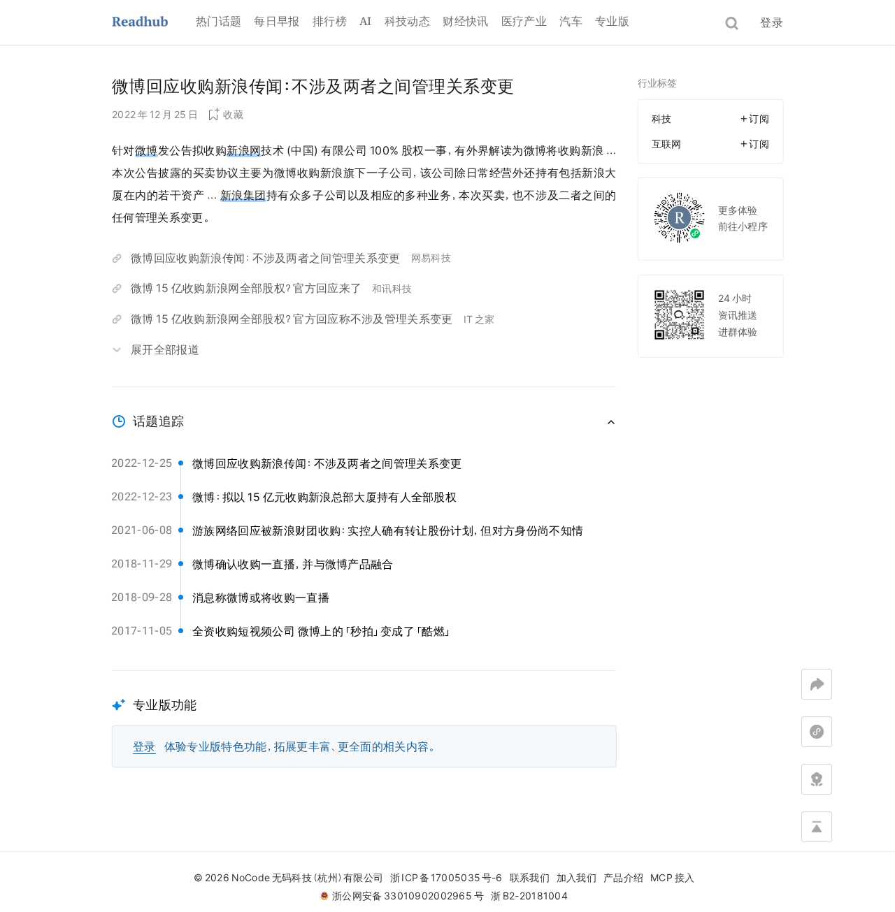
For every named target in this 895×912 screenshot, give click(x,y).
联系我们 (530, 878)
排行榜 (330, 21)
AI (365, 21)
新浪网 (244, 150)
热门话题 (218, 21)
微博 (146, 150)
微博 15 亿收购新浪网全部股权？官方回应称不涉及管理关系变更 (292, 318)
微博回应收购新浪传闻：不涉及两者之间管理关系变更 (266, 257)
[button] (364, 718)
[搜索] (731, 23)
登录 (771, 22)
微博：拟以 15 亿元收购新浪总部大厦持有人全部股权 (324, 496)
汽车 (570, 21)
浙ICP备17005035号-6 (446, 878)
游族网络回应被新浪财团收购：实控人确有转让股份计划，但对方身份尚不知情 (387, 530)
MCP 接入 (672, 878)
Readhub (154, 22)
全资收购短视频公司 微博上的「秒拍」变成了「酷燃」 (322, 631)
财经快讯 (465, 21)
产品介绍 (623, 878)
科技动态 (407, 21)
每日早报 (276, 21)
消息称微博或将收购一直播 (260, 597)
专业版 (612, 21)
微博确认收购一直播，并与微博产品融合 (293, 564)
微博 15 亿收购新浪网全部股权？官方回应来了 (246, 288)
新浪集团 (243, 195)
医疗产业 (524, 21)
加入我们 (576, 878)
